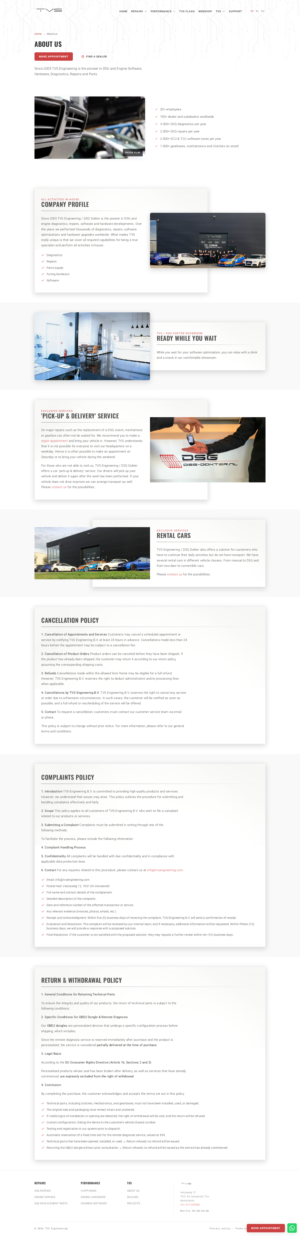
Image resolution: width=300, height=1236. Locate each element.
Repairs (137, 11)
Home (123, 11)
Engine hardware (93, 1197)
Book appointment (265, 1228)
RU (262, 11)
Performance (161, 11)
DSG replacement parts (51, 1203)
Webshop (205, 11)
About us (133, 1190)
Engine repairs (44, 1197)
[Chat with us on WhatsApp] (292, 1228)
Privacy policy (220, 1228)
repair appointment (54, 441)
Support (235, 11)
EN (252, 11)
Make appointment (53, 56)
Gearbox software (94, 1203)
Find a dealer (96, 56)
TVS (218, 11)
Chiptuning (89, 1190)
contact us (59, 487)
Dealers (132, 1197)
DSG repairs (42, 1190)
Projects (133, 1203)
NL (257, 11)
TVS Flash (187, 11)
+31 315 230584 (190, 1204)
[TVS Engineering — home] (49, 11)
